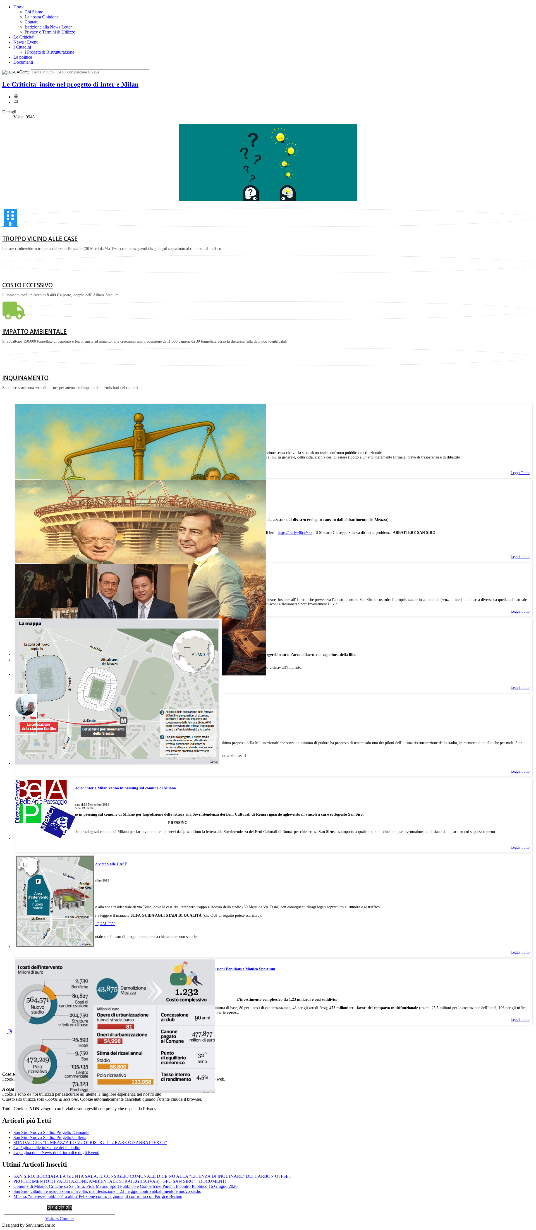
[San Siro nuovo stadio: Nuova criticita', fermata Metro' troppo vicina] (118, 763)
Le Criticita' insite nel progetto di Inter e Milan (70, 84)
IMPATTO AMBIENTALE (34, 331)
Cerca (24, 72)
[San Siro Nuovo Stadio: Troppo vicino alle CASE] (55, 947)
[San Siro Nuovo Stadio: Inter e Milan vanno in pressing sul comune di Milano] (45, 838)
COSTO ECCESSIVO (27, 285)
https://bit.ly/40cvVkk (295, 533)
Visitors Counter (59, 1218)
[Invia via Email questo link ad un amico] (15, 102)
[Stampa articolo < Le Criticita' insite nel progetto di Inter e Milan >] (15, 96)
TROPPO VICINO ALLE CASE (40, 239)
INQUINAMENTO (25, 378)
